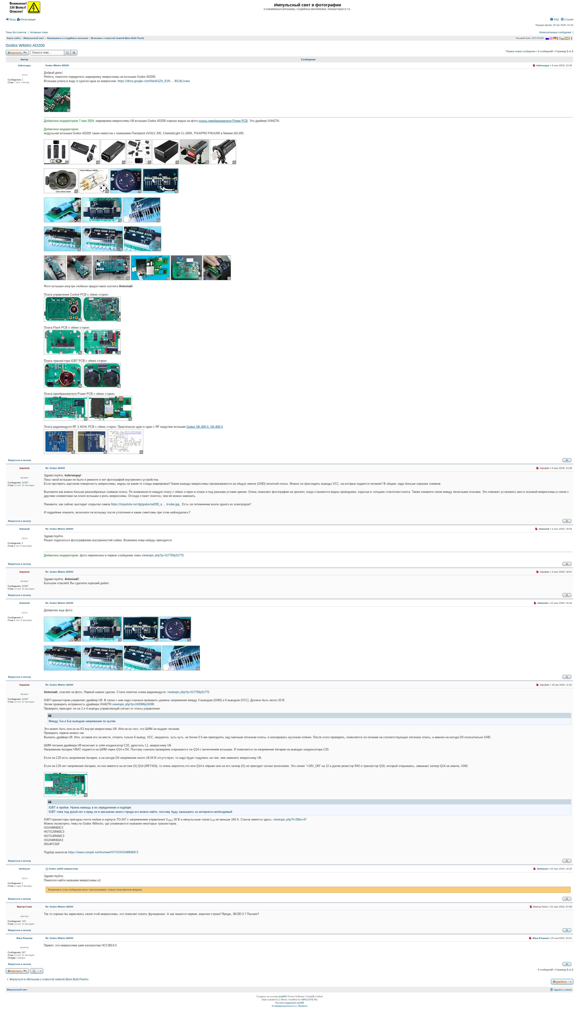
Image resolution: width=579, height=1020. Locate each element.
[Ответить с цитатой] (566, 460)
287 (24, 952)
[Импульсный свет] (24, 7)
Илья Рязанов (24, 938)
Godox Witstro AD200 (25, 45)
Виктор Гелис (24, 906)
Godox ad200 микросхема (63, 868)
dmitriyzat (24, 868)
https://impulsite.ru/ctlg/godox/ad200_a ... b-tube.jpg (145, 504)
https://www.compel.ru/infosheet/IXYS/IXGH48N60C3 (103, 852)
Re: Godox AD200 (55, 468)
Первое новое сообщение (521, 51)
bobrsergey (24, 65)
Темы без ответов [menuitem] (16, 32)
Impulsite (24, 468)
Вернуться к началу (19, 460)
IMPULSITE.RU (309, 999)
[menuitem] (10, 19)
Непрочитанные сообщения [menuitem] (555, 32)
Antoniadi (24, 529)
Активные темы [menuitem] (39, 32)
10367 (25, 482)
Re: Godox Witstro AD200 (59, 529)
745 (24, 921)
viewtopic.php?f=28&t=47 (289, 819)
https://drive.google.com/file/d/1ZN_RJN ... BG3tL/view (154, 81)
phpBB (282, 996)
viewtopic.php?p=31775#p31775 (163, 555)
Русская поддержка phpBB (289, 1002)
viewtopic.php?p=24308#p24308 (133, 704)
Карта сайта (14, 38)
